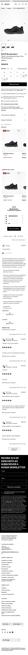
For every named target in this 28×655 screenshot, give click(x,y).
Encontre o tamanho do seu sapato (9, 575)
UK (11, 68)
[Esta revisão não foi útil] (24, 334)
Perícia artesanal (5, 590)
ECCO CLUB (11, 93)
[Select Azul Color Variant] (8, 46)
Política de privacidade (7, 603)
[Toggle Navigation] (2, 4)
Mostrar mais (5, 327)
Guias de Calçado (5, 573)
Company (3, 588)
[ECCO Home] (7, 4)
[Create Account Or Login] (19, 4)
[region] (14, 216)
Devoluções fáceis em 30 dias (10, 104)
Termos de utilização (6, 607)
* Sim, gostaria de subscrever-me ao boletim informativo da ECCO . (14, 492)
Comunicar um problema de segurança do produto (8, 580)
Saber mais (20, 90)
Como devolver (5, 564)
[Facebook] (2, 632)
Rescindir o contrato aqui (7, 577)
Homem (3, 8)
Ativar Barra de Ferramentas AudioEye (8, 615)
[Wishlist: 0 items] (22, 4)
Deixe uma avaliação (14, 228)
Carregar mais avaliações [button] (14, 449)
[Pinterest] (12, 632)
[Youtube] (10, 632)
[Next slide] (24, 23)
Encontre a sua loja (6, 566)
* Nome (3, 478)
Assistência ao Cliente (6, 560)
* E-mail (3, 471)
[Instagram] (5, 632)
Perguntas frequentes (6, 562)
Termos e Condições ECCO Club (7, 612)
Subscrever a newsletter (14, 487)
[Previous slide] (2, 23)
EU (8, 68)
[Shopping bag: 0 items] (26, 4)
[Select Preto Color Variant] (3, 46)
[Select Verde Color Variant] (12, 46)
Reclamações (4, 568)
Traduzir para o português (10, 329)
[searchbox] (8, 236)
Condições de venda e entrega (8, 610)
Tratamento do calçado (7, 571)
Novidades (4, 592)
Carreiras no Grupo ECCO (7, 594)
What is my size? (22, 68)
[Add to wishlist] (26, 54)
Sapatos (9, 8)
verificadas (5, 1)
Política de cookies (6, 605)
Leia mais (20, 267)
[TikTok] (7, 632)
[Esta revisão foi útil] (21, 334)
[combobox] (19, 239)
